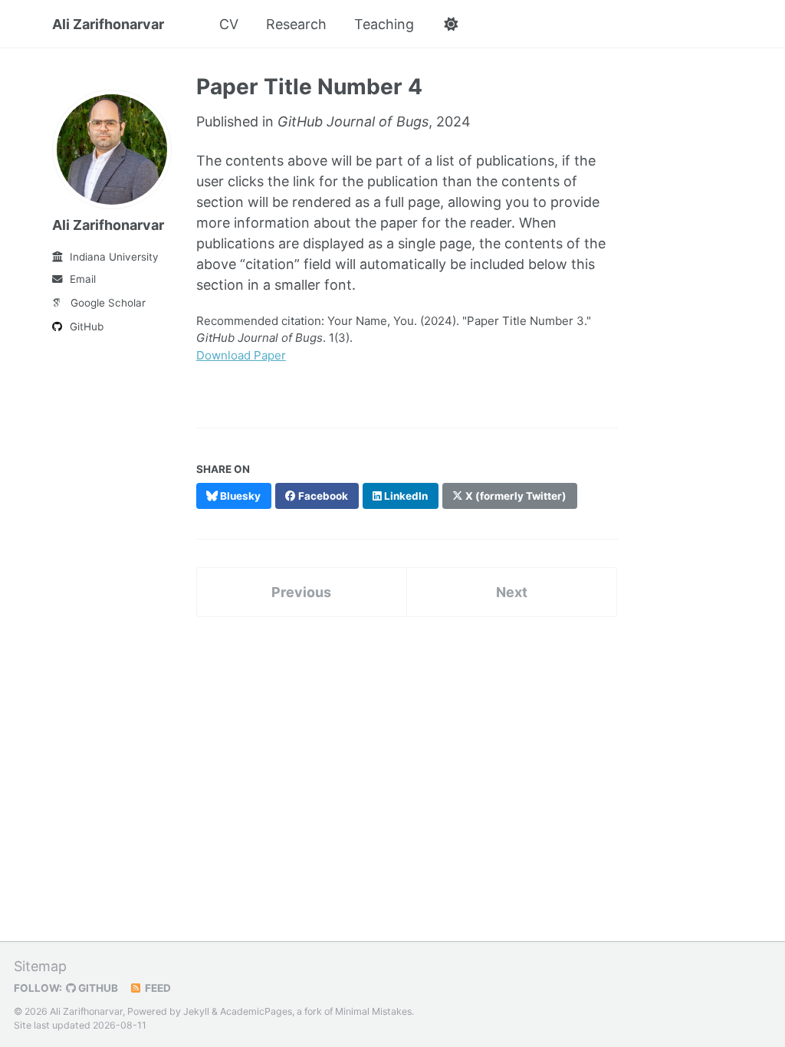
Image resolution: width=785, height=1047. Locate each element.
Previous (301, 592)
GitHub (86, 326)
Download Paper (241, 355)
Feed (157, 988)
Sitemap (40, 966)
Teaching (384, 24)
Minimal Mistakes (373, 1011)
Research (296, 24)
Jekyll (196, 1011)
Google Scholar (108, 303)
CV (228, 24)
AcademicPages (256, 1011)
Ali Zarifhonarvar (108, 24)
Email (83, 279)
